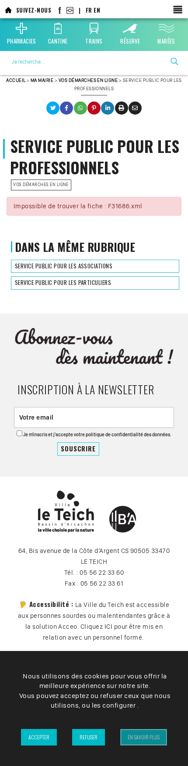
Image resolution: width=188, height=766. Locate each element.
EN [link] (97, 10)
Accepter (38, 737)
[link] (8, 10)
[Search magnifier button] (174, 61)
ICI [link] (108, 626)
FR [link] (89, 10)
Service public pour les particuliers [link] (63, 282)
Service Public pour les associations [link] (63, 266)
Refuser (88, 737)
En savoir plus (144, 737)
